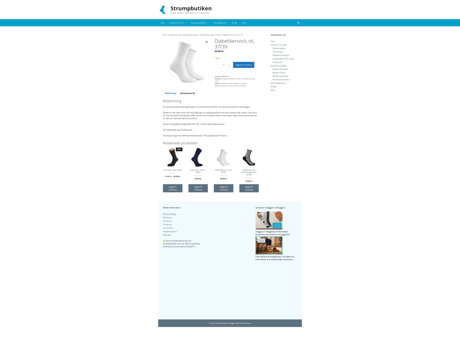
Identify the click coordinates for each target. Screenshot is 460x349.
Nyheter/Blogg (169, 214)
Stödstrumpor (279, 48)
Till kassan (167, 224)
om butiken (168, 228)
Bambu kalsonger (280, 76)
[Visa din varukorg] (298, 22)
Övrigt (234, 23)
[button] (207, 42)
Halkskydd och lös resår (283, 58)
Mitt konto (167, 217)
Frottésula (277, 62)
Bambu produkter (198, 23)
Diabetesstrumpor (190, 35)
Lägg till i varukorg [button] (173, 188)
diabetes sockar (227, 83)
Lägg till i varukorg (244, 65)
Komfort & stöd (175, 35)
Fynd (244, 23)
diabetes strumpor (240, 83)
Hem (162, 23)
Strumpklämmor (220, 23)
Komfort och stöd (176, 23)
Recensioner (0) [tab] (187, 93)
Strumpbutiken (191, 8)
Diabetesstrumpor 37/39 (210, 35)
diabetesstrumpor (221, 86)
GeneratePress (245, 323)
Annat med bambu (281, 79)
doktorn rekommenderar (237, 86)
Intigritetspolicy (170, 231)
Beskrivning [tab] (170, 93)
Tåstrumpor (278, 52)
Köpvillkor (167, 235)
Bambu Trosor (279, 72)
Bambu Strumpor (280, 69)
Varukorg (167, 221)
